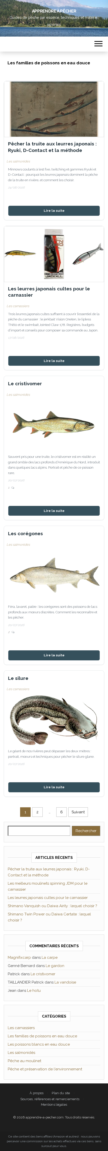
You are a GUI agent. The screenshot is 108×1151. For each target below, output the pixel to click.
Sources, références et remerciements (49, 1099)
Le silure (18, 678)
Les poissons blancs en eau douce (39, 1044)
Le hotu (34, 990)
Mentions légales (54, 1104)
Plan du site (61, 1093)
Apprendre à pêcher (54, 11)
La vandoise (65, 982)
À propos (36, 1093)
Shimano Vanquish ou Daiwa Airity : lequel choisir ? (52, 906)
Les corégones (25, 533)
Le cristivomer (25, 383)
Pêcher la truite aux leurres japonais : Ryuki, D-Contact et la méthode (52, 147)
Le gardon (55, 966)
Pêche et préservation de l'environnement (45, 1069)
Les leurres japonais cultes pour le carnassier (49, 292)
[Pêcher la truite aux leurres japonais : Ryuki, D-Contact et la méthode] (54, 109)
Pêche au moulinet (24, 1061)
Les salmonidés (18, 161)
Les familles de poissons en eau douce (42, 1036)
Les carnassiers (18, 306)
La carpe (50, 957)
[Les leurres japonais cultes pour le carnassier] (54, 254)
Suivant (78, 812)
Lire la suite (54, 211)
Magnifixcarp (19, 957)
